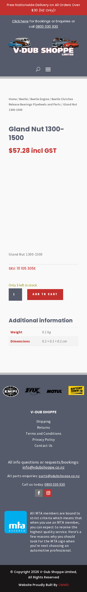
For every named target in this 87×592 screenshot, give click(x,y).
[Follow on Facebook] (39, 493)
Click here (20, 21)
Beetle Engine (39, 99)
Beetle (23, 99)
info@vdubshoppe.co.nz (44, 467)
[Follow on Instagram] (48, 493)
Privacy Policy (43, 439)
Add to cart (45, 294)
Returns (43, 427)
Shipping (43, 421)
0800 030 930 (47, 26)
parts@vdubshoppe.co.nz (59, 476)
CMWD (63, 585)
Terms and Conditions (43, 433)
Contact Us (44, 445)
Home (13, 99)
